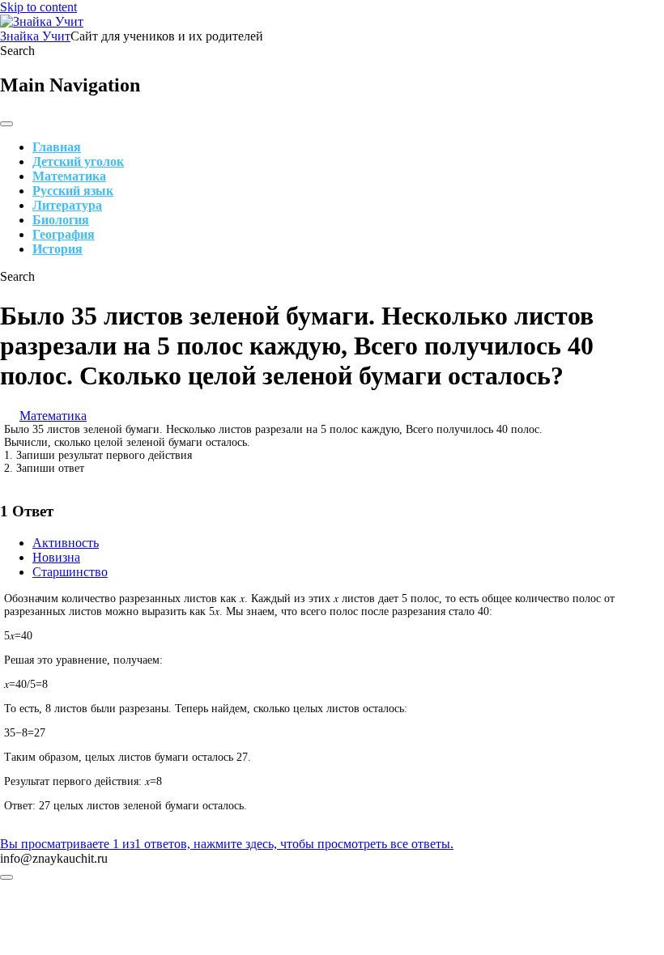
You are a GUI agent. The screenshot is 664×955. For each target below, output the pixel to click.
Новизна (56, 557)
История (57, 249)
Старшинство (70, 572)
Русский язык (72, 190)
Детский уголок (78, 161)
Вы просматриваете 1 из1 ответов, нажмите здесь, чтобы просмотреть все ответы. (226, 844)
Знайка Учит (35, 36)
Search (17, 50)
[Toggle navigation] (6, 123)
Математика (69, 176)
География (63, 234)
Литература (67, 205)
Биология (60, 220)
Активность (65, 543)
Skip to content (38, 7)
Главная (56, 147)
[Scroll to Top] (6, 877)
